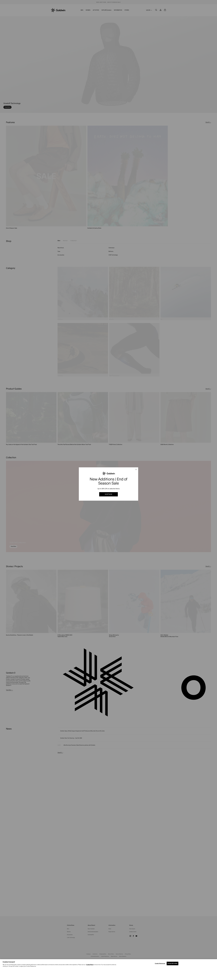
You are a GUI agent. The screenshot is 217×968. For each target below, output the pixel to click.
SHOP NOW (108, 494)
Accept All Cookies (172, 963)
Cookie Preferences (160, 963)
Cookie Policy (89, 964)
